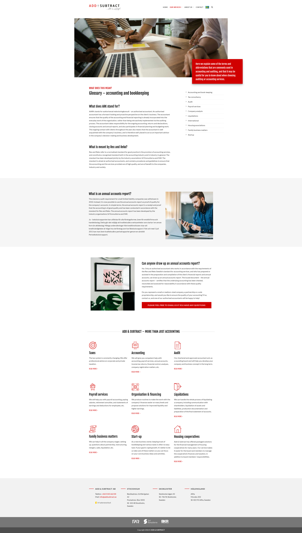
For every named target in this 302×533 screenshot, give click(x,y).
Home (165, 7)
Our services (175, 7)
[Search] (212, 7)
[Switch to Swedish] (207, 7)
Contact (199, 7)
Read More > (136, 458)
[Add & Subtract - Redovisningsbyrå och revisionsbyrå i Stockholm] (104, 7)
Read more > (93, 452)
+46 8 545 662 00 (109, 494)
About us (188, 7)
